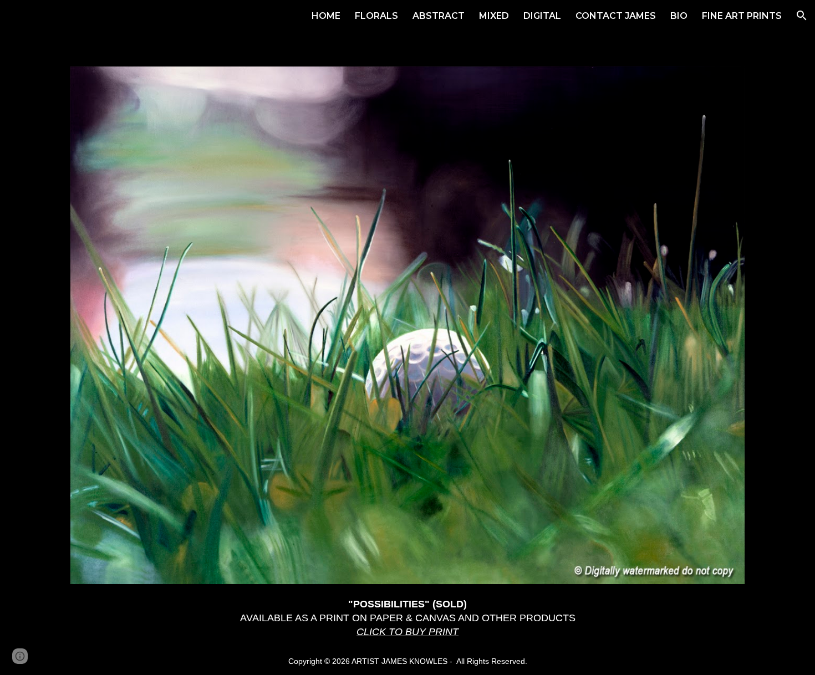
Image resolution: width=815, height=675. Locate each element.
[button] (801, 15)
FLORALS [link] (376, 16)
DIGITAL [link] (542, 16)
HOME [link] (326, 16)
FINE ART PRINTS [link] (742, 16)
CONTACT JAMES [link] (615, 16)
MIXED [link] (494, 16)
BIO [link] (678, 16)
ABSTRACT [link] (438, 16)
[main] (407, 618)
